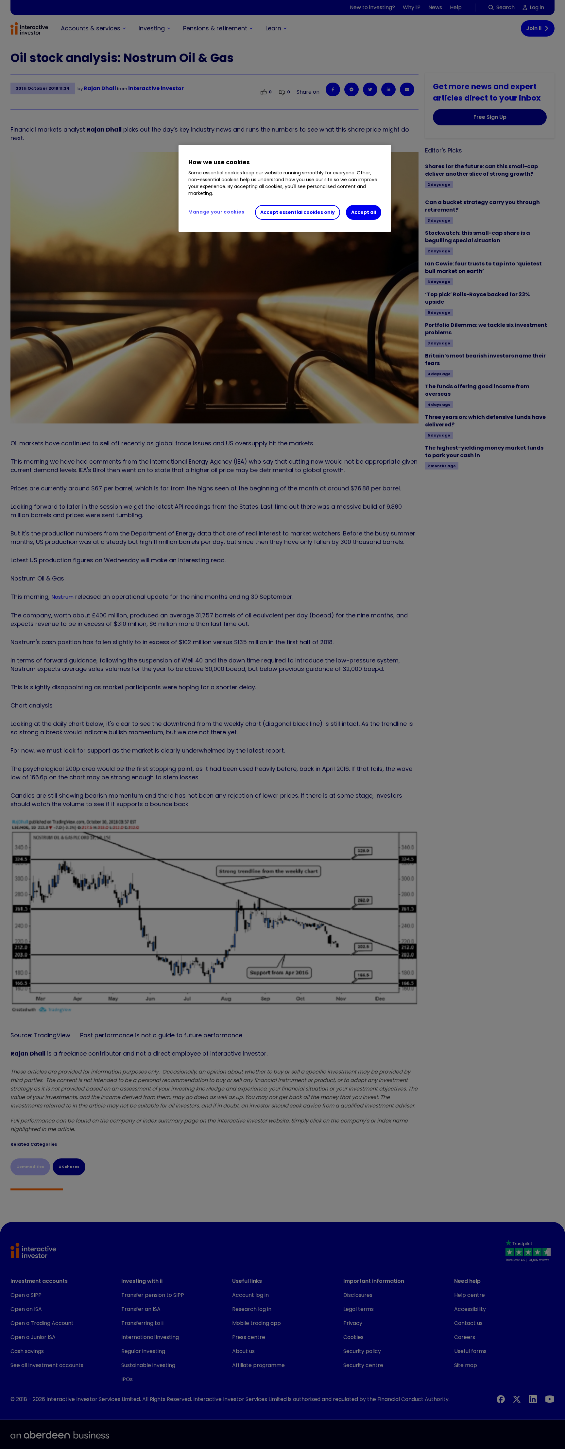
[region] (285, 188)
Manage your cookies (216, 212)
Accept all (363, 212)
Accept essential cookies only (297, 212)
